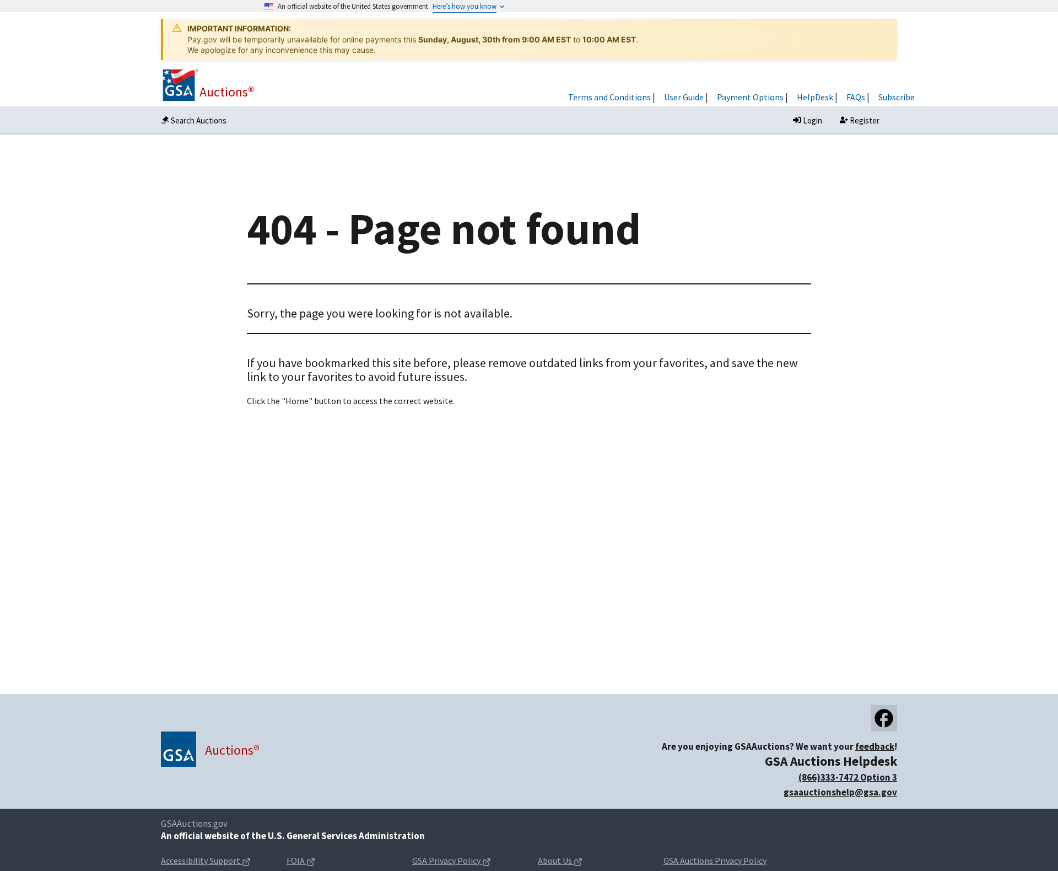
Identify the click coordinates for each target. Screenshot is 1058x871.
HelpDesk (815, 97)
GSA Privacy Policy (446, 860)
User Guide (684, 97)
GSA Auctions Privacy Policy (714, 860)
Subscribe (896, 97)
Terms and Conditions (609, 97)
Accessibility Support (200, 860)
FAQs (855, 97)
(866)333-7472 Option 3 (847, 777)
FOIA (296, 860)
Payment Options (750, 97)
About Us (555, 860)
